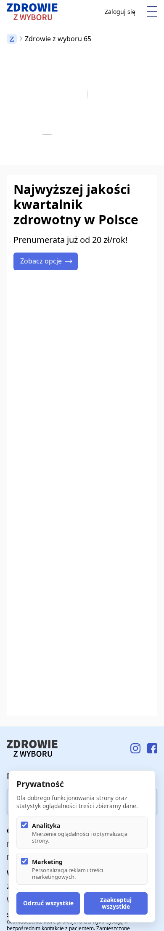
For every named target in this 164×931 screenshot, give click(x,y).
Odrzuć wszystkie (48, 903)
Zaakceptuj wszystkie (116, 903)
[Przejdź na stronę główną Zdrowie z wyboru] (32, 11)
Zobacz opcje (41, 261)
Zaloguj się (120, 12)
